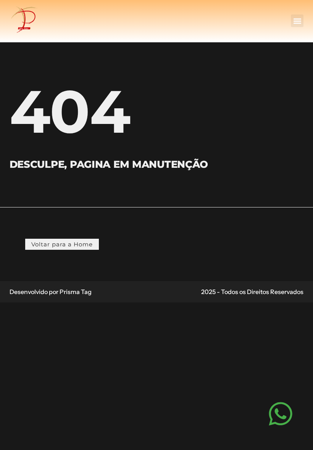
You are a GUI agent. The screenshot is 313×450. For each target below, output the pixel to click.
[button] (297, 20)
